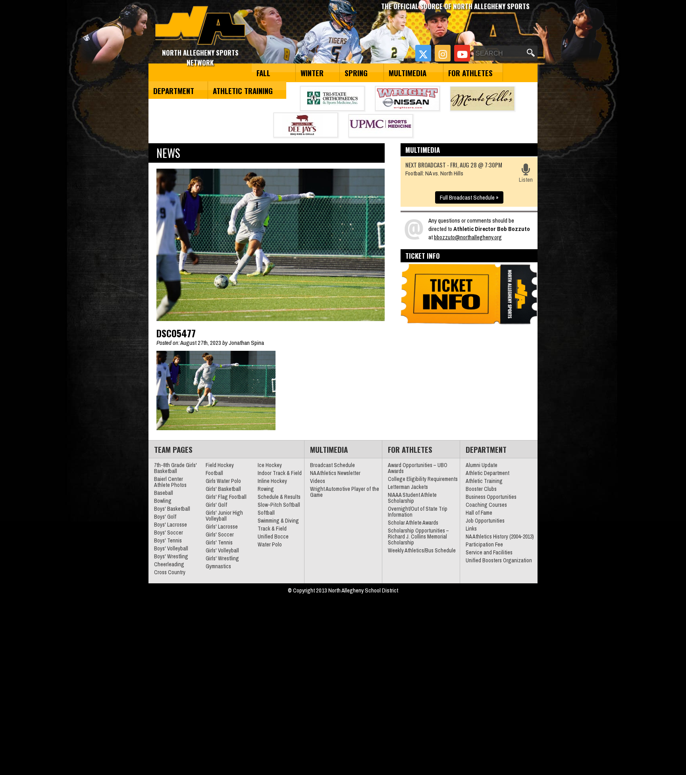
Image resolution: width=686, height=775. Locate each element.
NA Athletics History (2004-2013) (500, 536)
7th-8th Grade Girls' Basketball (175, 468)
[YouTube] (462, 53)
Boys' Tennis (168, 540)
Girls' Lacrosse (222, 526)
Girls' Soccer (220, 534)
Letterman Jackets (408, 486)
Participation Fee (484, 544)
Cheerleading (169, 564)
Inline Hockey (272, 481)
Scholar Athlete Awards (413, 522)
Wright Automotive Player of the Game (344, 491)
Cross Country (169, 572)
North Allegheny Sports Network (200, 26)
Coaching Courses (486, 504)
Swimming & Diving (278, 520)
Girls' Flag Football (226, 496)
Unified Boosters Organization (499, 560)
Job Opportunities (485, 520)
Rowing (266, 488)
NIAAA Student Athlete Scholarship (412, 497)
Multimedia (407, 72)
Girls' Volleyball (222, 550)
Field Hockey (220, 465)
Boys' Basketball (172, 508)
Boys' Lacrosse (170, 524)
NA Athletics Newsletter (335, 473)
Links (471, 528)
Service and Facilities (489, 552)
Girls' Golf (216, 504)
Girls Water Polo (223, 481)
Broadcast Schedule (332, 465)
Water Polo (270, 544)
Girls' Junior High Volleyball (224, 515)
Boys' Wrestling (171, 556)
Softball (266, 512)
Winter (312, 72)
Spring (356, 72)
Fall (263, 72)
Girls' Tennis (219, 542)
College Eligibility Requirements (423, 479)
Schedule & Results (279, 496)
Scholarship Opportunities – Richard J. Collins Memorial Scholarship (418, 536)
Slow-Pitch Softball (279, 504)
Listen (526, 179)
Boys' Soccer (168, 532)
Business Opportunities (491, 496)
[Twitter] (423, 53)
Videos (317, 481)
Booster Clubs (481, 488)
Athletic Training (243, 90)
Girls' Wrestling (222, 558)
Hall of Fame (479, 512)
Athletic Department (487, 473)
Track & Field (272, 528)
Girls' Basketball (223, 488)
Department (173, 90)
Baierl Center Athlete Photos (170, 481)
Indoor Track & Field (280, 473)
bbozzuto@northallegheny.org (468, 237)
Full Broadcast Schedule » (469, 197)
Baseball (163, 492)
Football (214, 473)
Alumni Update (481, 465)
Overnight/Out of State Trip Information (417, 511)
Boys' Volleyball (171, 548)
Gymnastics (218, 566)
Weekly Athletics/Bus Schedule (422, 550)
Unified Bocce (273, 536)
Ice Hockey (270, 465)
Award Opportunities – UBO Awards (417, 468)
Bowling (163, 500)
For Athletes (470, 72)
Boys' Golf (165, 516)
